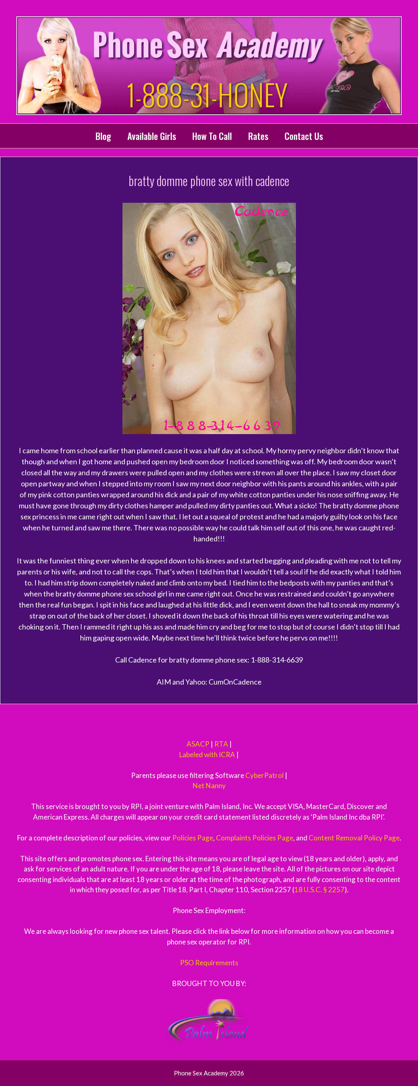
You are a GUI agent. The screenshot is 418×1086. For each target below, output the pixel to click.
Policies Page (192, 837)
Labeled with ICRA (207, 754)
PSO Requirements (209, 962)
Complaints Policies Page (254, 837)
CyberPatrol (264, 775)
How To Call (212, 135)
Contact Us (304, 135)
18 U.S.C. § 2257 (319, 889)
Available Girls (151, 135)
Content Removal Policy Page (354, 837)
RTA (221, 744)
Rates (258, 135)
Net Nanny (209, 785)
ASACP (198, 744)
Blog (103, 135)
